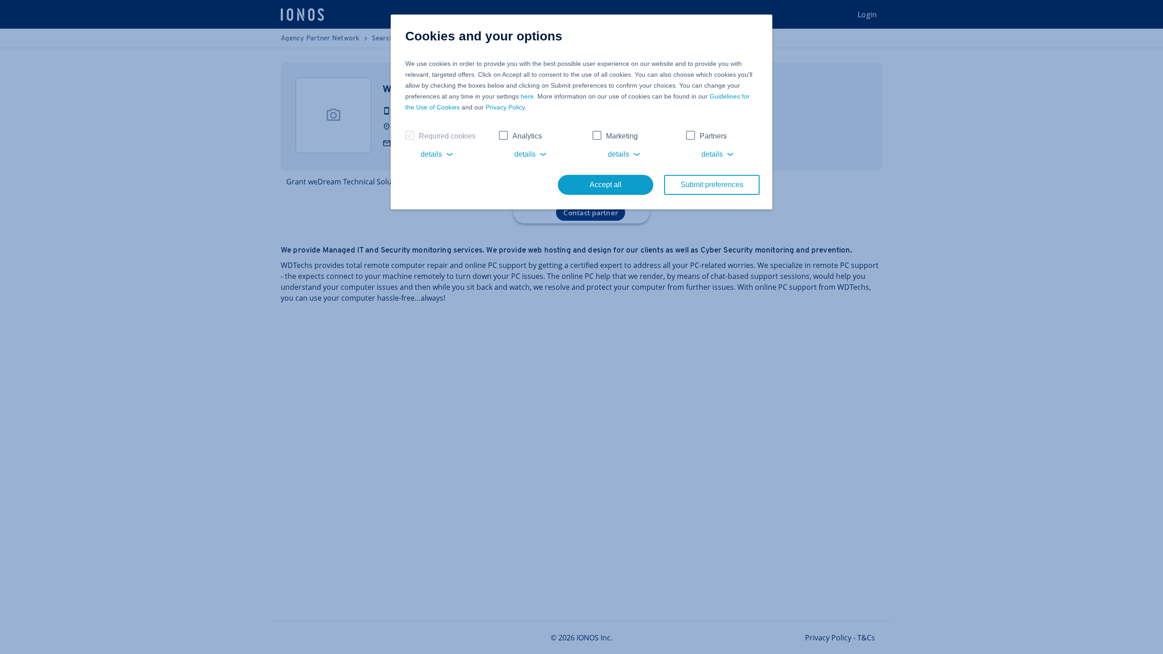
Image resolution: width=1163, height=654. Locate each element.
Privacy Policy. (506, 107)
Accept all (605, 184)
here (527, 96)
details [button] (431, 154)
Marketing (622, 136)
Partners (713, 136)
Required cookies (447, 136)
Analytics (527, 136)
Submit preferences (712, 184)
